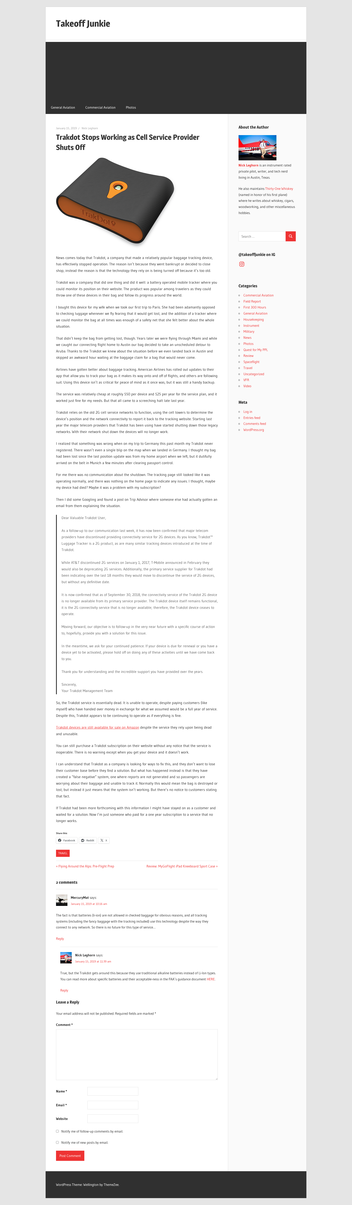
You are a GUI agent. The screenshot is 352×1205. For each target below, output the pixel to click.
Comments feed (254, 423)
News (247, 337)
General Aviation (63, 107)
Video (247, 386)
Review (248, 355)
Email (61, 1105)
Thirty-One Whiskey (279, 188)
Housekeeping (253, 319)
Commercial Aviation (100, 107)
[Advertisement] (176, 70)
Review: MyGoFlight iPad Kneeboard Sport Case (180, 866)
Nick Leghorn (90, 128)
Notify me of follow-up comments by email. (92, 1131)
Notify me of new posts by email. (84, 1142)
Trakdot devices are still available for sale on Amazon (97, 727)
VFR (246, 380)
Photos (131, 107)
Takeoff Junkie (83, 23)
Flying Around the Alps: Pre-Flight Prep (86, 866)
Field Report (252, 301)
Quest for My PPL (255, 350)
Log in (247, 411)
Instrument (251, 325)
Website (62, 1118)
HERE (211, 979)
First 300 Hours (254, 307)
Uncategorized (253, 374)
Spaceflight (251, 362)
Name (61, 1091)
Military (248, 331)
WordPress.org (253, 430)
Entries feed (251, 418)
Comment (64, 1024)
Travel (62, 853)
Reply (60, 938)
